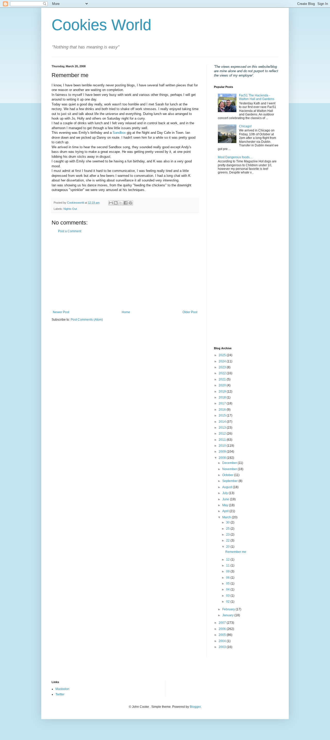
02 (228, 601)
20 (228, 546)
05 (228, 583)
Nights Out (70, 208)
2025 (223, 355)
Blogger (195, 707)
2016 (223, 409)
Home (126, 312)
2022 (223, 373)
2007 (223, 623)
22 (228, 540)
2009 (223, 451)
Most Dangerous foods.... (235, 157)
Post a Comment (69, 231)
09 (228, 571)
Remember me (235, 552)
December (230, 463)
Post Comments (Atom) (87, 319)
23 (228, 534)
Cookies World (101, 25)
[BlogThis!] (115, 202)
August (227, 487)
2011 (223, 440)
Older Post (190, 312)
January (228, 615)
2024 (223, 361)
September (230, 481)
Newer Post (61, 312)
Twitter (59, 694)
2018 (223, 397)
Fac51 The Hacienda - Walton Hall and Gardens (256, 97)
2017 (223, 403)
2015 (223, 415)
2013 (223, 427)
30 (228, 522)
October (228, 475)
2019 (223, 391)
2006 (223, 629)
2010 (223, 445)
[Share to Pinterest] (130, 202)
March (227, 517)
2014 (223, 421)
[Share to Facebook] (125, 202)
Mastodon (62, 689)
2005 (223, 635)
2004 (223, 641)
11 (228, 565)
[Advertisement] (125, 271)
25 (228, 528)
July (225, 493)
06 (228, 577)
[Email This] (110, 202)
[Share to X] (120, 202)
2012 (223, 433)
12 (228, 559)
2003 (223, 647)
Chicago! (245, 126)
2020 (223, 385)
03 (228, 595)
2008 (223, 458)
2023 (223, 367)
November (230, 469)
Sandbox (119, 133)
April (225, 511)
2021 (223, 379)
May (225, 505)
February (229, 609)
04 (228, 589)
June (226, 499)
